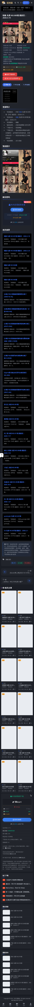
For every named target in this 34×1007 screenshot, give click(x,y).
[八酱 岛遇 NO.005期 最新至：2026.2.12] (9, 635)
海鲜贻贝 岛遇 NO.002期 (8, 618)
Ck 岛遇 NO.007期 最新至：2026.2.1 (16, 531)
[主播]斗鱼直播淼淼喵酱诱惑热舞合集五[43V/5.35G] (17, 325)
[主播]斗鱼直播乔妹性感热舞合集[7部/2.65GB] (15, 357)
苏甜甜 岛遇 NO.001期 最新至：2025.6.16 (8, 686)
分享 (14, 563)
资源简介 (7, 94)
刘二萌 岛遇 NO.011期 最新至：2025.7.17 (14, 434)
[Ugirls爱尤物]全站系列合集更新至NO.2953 (15, 374)
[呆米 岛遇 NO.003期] (9, 771)
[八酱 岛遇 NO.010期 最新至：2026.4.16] (9, 737)
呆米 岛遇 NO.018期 (16, 917)
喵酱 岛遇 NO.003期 (10, 280)
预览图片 (7, 96)
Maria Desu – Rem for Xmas (15, 888)
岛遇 (18, 8)
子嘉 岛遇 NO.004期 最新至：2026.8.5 (21, 943)
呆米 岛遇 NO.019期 (16, 911)
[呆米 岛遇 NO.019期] (6, 912)
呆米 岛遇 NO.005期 (24, 719)
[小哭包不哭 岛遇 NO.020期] (25, 635)
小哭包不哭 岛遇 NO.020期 (25, 652)
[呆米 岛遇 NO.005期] (25, 703)
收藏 (21, 563)
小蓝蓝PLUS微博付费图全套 (14, 880)
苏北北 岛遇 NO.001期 (11, 404)
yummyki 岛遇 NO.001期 (12, 516)
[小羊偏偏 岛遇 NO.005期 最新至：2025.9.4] (25, 669)
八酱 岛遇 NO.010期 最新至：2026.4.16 (8, 753)
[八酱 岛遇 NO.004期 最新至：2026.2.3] (25, 737)
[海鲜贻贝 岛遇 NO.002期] (9, 602)
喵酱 (22, 8)
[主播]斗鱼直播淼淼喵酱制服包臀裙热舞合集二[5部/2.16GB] (17, 339)
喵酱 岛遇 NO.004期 (10, 265)
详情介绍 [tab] (7, 84)
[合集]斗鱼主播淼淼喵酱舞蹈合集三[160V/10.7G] (15, 295)
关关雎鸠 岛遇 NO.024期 (8, 719)
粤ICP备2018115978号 (17, 1000)
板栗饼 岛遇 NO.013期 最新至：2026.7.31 (21, 937)
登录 (26, 2)
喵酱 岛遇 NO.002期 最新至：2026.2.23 (17, 251)
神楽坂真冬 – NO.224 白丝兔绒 (15, 896)
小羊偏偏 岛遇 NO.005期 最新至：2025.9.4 (25, 686)
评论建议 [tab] (27, 84)
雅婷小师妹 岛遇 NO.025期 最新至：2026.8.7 (20, 930)
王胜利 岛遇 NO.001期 (25, 787)
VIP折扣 (18, 807)
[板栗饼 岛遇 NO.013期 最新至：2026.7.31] (6, 938)
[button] (1, 455)
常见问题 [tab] (17, 84)
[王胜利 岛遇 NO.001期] (25, 771)
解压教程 (11, 57)
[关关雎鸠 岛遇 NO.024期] (9, 703)
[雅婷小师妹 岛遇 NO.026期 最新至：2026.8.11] (6, 925)
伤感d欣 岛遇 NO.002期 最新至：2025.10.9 (15, 483)
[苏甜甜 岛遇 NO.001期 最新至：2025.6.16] (9, 669)
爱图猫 (18, 998)
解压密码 (7, 98)
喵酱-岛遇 (8, 559)
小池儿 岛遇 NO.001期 (11, 468)
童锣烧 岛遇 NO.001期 (11, 419)
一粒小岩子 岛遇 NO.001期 (25, 618)
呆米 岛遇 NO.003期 (8, 787)
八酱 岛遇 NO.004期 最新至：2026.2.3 (25, 753)
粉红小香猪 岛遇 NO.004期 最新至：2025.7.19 (16, 451)
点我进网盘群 (14, 63)
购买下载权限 (10, 74)
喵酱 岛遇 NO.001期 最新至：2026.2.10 (17, 236)
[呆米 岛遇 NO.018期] (6, 918)
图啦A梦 (12, 8)
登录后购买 (17, 209)
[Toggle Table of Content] (13, 91)
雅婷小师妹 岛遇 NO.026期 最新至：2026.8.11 (20, 924)
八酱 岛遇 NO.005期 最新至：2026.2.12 (8, 652)
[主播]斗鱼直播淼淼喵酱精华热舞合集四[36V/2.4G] (17, 391)
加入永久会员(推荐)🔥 (13, 78)
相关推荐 (7, 101)
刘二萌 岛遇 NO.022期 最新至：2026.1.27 (14, 500)
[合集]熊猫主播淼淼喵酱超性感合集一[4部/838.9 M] (16, 310)
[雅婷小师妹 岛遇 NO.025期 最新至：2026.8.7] (6, 931)
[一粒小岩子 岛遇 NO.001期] (25, 602)
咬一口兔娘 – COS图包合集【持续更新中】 (19, 892)
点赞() (28, 563)
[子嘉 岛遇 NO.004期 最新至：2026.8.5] (6, 944)
